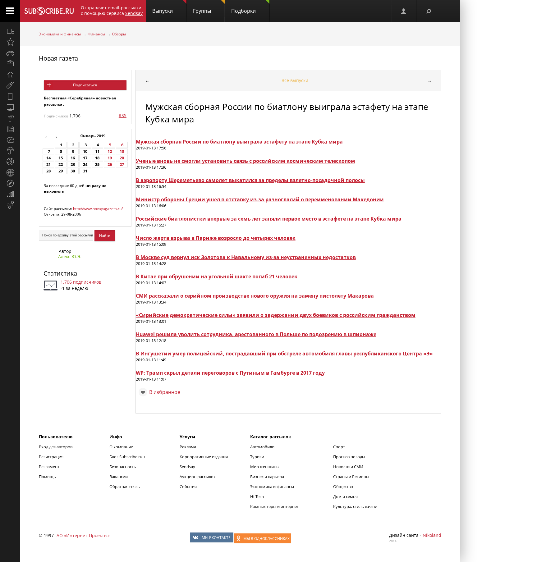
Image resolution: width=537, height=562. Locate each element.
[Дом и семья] (10, 74)
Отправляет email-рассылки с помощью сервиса (112, 10)
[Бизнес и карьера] (10, 63)
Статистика (60, 273)
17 (85, 158)
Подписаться (85, 85)
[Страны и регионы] (10, 172)
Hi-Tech (257, 496)
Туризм (257, 456)
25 (97, 164)
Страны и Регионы (351, 476)
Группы (202, 10)
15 (60, 158)
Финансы (96, 34)
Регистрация (51, 456)
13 (122, 151)
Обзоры (119, 34)
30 (73, 171)
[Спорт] (10, 161)
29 (60, 171)
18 (97, 158)
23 (73, 164)
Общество (343, 486)
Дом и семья (345, 496)
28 (48, 171)
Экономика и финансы (60, 34)
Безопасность (122, 466)
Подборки (243, 10)
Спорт (339, 447)
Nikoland (432, 535)
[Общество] (10, 139)
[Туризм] (10, 183)
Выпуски (162, 10)
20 (122, 158)
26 (110, 164)
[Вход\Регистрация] (404, 11)
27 (122, 164)
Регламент (49, 466)
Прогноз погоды (349, 456)
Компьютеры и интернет (274, 506)
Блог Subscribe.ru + (127, 456)
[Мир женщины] (10, 85)
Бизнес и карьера (267, 476)
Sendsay (187, 466)
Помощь (47, 476)
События (188, 486)
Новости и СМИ (348, 466)
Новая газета (58, 58)
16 (73, 158)
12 (110, 151)
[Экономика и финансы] (10, 194)
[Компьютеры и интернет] (10, 107)
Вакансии (118, 476)
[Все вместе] (10, 31)
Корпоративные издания (204, 456)
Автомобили (262, 447)
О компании (121, 447)
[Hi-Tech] (10, 96)
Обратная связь (124, 486)
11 (97, 151)
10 (85, 151)
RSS (122, 115)
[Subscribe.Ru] (49, 11)
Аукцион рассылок (198, 476)
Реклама (188, 447)
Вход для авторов (55, 447)
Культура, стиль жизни (355, 506)
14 (48, 158)
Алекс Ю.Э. (69, 256)
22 (60, 164)
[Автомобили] (10, 52)
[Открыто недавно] (10, 42)
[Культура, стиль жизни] (10, 118)
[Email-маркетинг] (10, 205)
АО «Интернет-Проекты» (83, 535)
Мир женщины (264, 466)
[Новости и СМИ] (10, 129)
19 (110, 158)
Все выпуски (295, 80)
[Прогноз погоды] (10, 150)
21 (48, 164)
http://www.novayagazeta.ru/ (98, 208)
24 (85, 164)
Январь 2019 (93, 136)
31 (85, 171)
